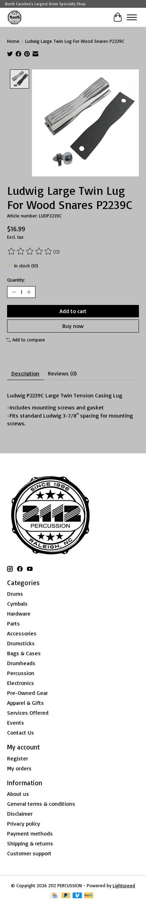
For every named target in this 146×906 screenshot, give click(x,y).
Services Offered (28, 712)
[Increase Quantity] (28, 292)
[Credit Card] (54, 896)
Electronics (20, 682)
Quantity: (16, 280)
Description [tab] (25, 373)
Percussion (20, 672)
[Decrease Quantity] (13, 292)
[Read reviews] (30, 251)
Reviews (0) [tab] (62, 373)
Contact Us (20, 732)
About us (18, 793)
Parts (13, 623)
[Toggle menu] (132, 17)
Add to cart (73, 311)
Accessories (21, 633)
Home (13, 41)
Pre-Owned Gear (27, 692)
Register (17, 758)
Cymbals (17, 603)
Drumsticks (21, 643)
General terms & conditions (41, 803)
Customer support (29, 853)
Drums (15, 593)
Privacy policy (23, 823)
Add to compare (28, 339)
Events (15, 722)
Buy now (73, 325)
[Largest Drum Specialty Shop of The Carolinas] (14, 17)
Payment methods (30, 833)
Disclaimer (20, 813)
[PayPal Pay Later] (66, 896)
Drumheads (21, 663)
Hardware (18, 613)
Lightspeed (124, 885)
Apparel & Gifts (25, 702)
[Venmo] (77, 896)
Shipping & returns (30, 843)
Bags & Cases (24, 653)
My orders (19, 768)
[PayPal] (88, 896)
